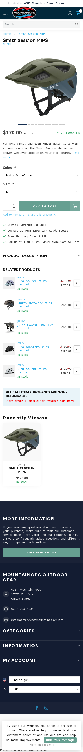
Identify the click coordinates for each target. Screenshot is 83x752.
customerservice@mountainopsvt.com (37, 619)
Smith (7, 44)
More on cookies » (42, 745)
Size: (8, 184)
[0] (78, 13)
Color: (9, 167)
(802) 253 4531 (22, 608)
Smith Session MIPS (32, 33)
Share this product (41, 214)
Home (7, 33)
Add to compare (13, 214)
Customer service (41, 552)
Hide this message (60, 739)
